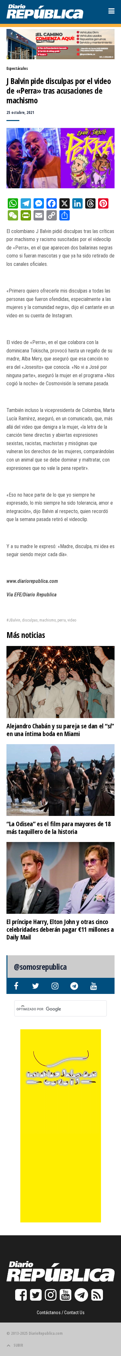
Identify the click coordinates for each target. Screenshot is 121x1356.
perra (61, 620)
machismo (47, 620)
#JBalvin (13, 620)
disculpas (30, 620)
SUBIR (18, 1345)
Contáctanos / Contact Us (61, 1312)
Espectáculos (17, 68)
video (71, 620)
